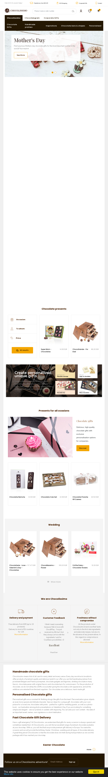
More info (8, 774)
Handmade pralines (30, 25)
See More (21, 55)
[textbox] (26, 319)
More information (21, 634)
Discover (83, 448)
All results (24, 350)
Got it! (96, 771)
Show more (55, 582)
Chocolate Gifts (12, 25)
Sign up (72, 762)
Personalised (95, 26)
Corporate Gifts (51, 18)
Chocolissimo (13, 18)
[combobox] (22, 319)
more (89, 749)
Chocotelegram (32, 18)
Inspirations (51, 26)
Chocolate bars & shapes (73, 26)
